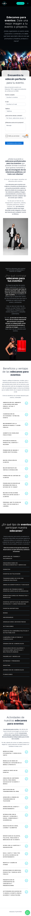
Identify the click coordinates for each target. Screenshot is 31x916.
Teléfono (7, 108)
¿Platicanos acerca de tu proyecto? (14, 122)
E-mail (6, 101)
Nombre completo (10, 94)
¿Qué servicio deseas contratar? (13, 115)
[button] (20, 3)
